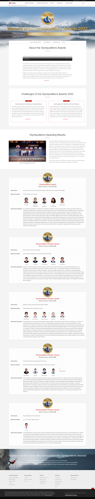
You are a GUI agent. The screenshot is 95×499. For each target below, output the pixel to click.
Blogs (56, 486)
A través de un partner (28, 479)
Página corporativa (74, 477)
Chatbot (25, 481)
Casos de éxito (57, 477)
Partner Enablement (43, 481)
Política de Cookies (48, 495)
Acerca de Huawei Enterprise (13, 477)
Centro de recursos (58, 479)
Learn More (46, 80)
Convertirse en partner (43, 477)
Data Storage (14, 5)
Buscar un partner (43, 479)
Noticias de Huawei (12, 479)
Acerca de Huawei (12, 484)
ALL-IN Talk (57, 484)
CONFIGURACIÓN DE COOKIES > (71, 495)
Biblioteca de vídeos (58, 481)
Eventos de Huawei (12, 481)
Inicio (10, 5)
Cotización (26, 477)
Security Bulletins (73, 479)
